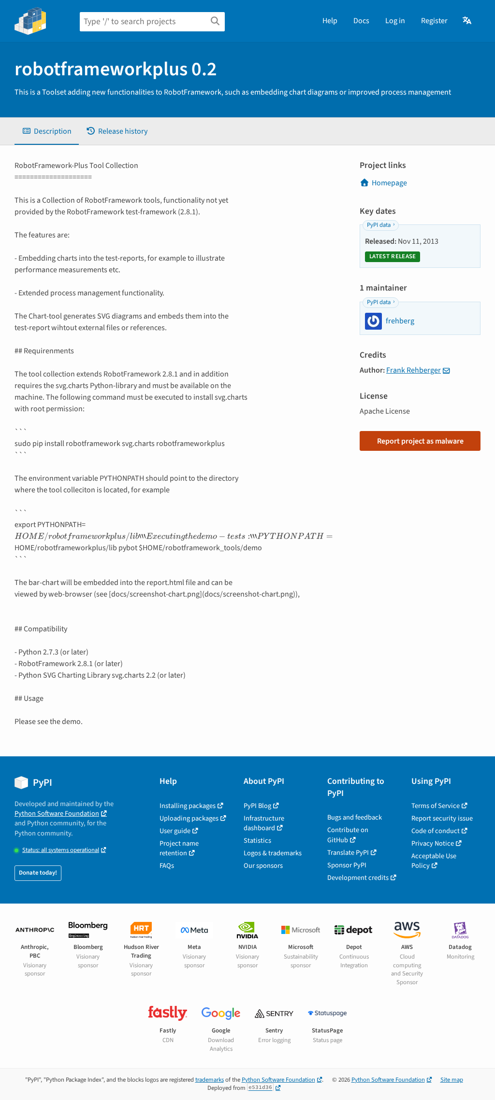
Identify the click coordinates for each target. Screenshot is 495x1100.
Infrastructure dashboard (264, 823)
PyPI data (379, 225)
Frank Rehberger (413, 370)
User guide (175, 831)
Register (434, 20)
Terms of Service (435, 806)
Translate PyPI (348, 853)
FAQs (167, 866)
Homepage (389, 183)
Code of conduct (435, 831)
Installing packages (188, 806)
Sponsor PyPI (346, 865)
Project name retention (179, 848)
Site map (451, 1079)
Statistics (257, 840)
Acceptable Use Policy (433, 861)
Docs (361, 20)
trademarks (209, 1079)
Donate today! (38, 872)
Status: (60, 850)
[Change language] (467, 21)
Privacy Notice (432, 843)
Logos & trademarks (273, 853)
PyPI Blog (257, 806)
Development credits (358, 878)
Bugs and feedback (354, 817)
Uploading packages (189, 818)
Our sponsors (263, 866)
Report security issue (442, 818)
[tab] (47, 131)
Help (329, 20)
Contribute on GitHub (347, 835)
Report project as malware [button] (420, 441)
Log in (395, 20)
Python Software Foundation (57, 813)
